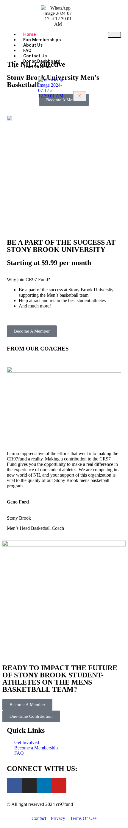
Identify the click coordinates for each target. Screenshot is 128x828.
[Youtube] (58, 785)
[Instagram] (29, 785)
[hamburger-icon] (114, 35)
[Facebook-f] (14, 785)
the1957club (37, 66)
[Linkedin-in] (44, 785)
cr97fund (64, 804)
